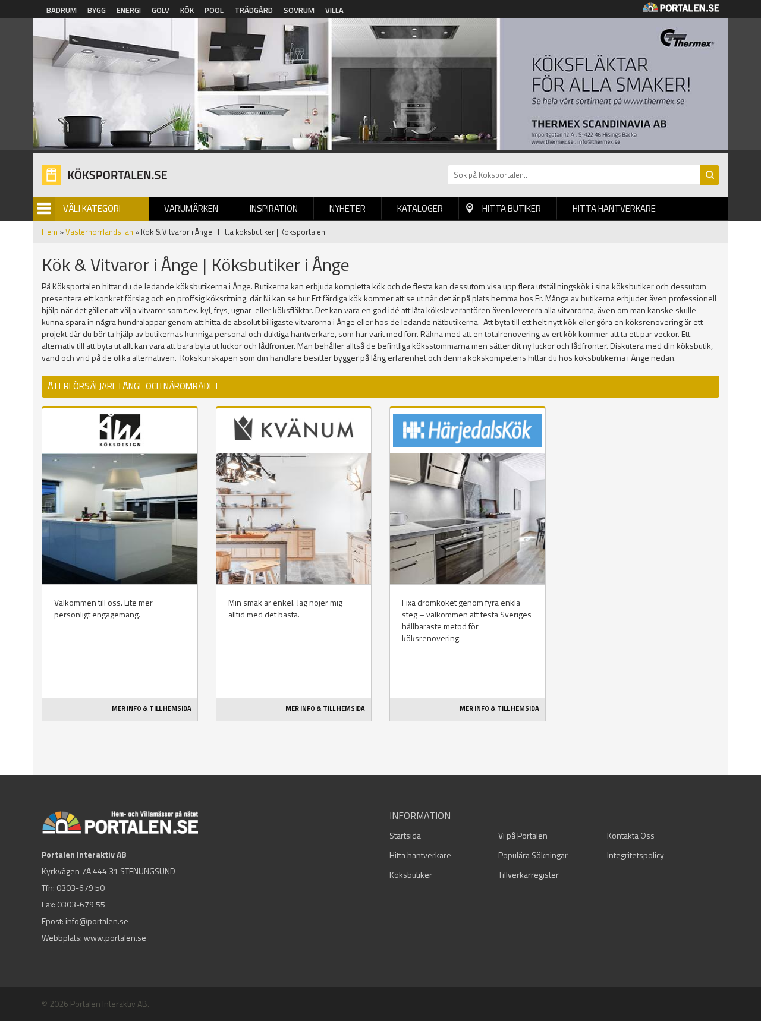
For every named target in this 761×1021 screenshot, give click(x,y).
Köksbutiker (410, 874)
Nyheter (347, 208)
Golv (160, 10)
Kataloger (420, 208)
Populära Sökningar (533, 855)
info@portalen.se (96, 921)
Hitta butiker (511, 208)
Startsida (405, 835)
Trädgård (253, 10)
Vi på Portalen (523, 835)
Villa (334, 10)
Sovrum (299, 10)
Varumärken (191, 208)
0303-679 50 (80, 887)
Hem (50, 232)
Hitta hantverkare (614, 208)
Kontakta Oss (631, 835)
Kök (187, 10)
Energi (129, 10)
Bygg (96, 10)
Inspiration (274, 208)
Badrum (61, 10)
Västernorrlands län (99, 232)
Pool (214, 10)
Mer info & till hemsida (151, 708)
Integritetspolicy (635, 855)
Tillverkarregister (528, 874)
